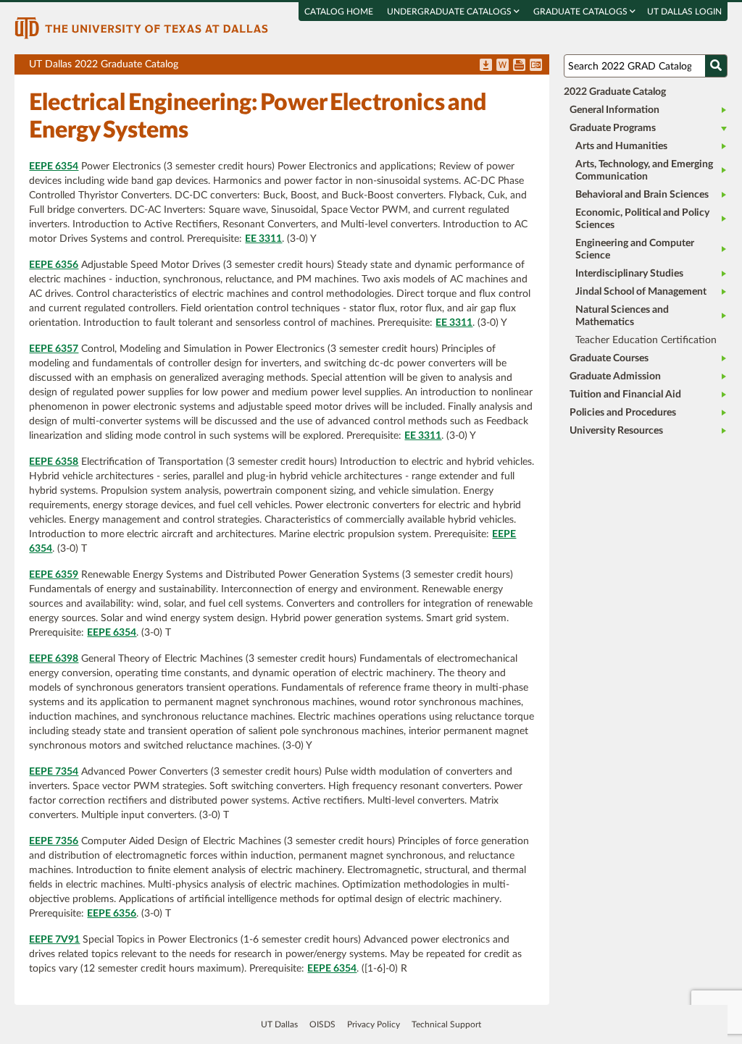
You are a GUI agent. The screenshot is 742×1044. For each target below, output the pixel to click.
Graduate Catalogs (581, 11)
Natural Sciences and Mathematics (622, 316)
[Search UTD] (716, 66)
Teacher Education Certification (646, 340)
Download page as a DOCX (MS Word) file (502, 66)
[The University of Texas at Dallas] (141, 27)
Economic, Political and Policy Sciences (642, 219)
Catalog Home (338, 11)
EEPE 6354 (53, 166)
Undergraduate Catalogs (450, 11)
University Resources (616, 431)
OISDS (322, 1024)
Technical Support (446, 1024)
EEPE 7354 (53, 772)
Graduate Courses (609, 358)
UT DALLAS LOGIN (684, 11)
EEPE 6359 (53, 575)
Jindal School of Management (640, 292)
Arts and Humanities (621, 146)
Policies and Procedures (623, 413)
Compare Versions (536, 66)
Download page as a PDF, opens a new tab (486, 66)
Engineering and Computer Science (634, 249)
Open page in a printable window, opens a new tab (519, 66)
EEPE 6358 (53, 462)
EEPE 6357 (53, 349)
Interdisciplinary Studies (629, 274)
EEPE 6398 (53, 659)
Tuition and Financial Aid (625, 395)
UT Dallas (279, 1024)
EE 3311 (263, 239)
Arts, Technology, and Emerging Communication (644, 170)
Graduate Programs (613, 128)
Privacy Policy (373, 1024)
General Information (614, 110)
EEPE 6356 (53, 265)
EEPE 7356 (53, 841)
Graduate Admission (615, 376)
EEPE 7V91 (54, 940)
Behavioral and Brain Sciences (642, 195)
